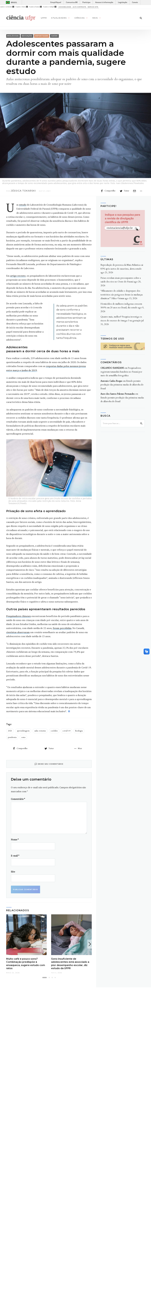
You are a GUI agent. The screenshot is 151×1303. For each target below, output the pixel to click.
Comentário (18, 799)
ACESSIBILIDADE (65, 7)
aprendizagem (23, 730)
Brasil (14, 2)
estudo (22, 204)
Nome (15, 839)
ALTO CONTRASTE (79, 7)
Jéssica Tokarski (23, 190)
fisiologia (79, 730)
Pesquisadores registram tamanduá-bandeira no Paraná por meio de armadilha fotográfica (121, 371)
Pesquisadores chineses (18, 616)
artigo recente (18, 275)
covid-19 (66, 730)
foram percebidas (62, 628)
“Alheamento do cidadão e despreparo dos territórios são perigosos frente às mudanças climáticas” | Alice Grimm (122, 294)
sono (23, 737)
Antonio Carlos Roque (111, 380)
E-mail (15, 855)
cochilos (54, 730)
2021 (10, 730)
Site (13, 871)
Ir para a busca (35, 7)
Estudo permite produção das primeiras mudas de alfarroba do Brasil (122, 384)
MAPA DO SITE (93, 7)
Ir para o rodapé (49, 7)
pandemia (12, 737)
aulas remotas (40, 730)
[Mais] (141, 190)
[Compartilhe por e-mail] (134, 190)
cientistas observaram (18, 632)
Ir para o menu (21, 7)
